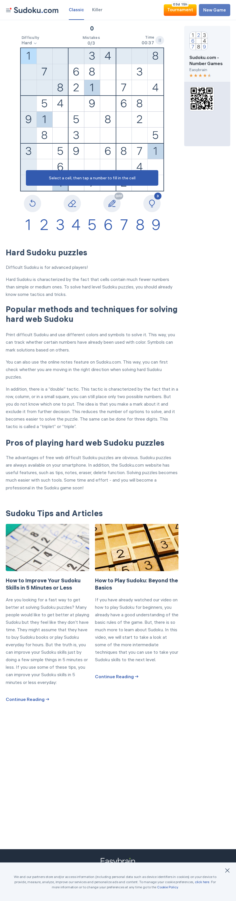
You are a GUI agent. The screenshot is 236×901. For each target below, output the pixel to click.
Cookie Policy (167, 887)
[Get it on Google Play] (207, 121)
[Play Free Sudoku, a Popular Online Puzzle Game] (36, 10)
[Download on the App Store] (207, 134)
